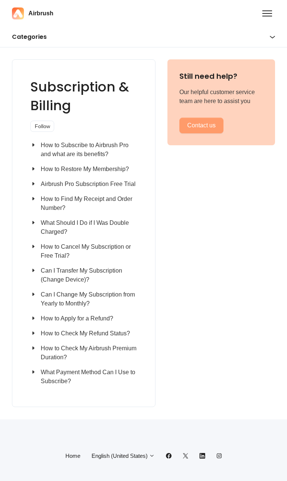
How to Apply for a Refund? (77, 318)
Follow (42, 126)
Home (72, 456)
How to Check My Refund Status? (85, 333)
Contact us (201, 125)
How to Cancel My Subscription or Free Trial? (86, 251)
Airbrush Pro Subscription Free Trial (88, 184)
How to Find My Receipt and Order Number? (86, 203)
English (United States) (120, 456)
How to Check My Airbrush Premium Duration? (88, 352)
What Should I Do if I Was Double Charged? (85, 227)
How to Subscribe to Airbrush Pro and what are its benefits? (85, 149)
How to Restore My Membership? (85, 169)
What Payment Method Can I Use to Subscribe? (88, 376)
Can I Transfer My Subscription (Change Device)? (81, 275)
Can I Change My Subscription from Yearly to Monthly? (88, 299)
